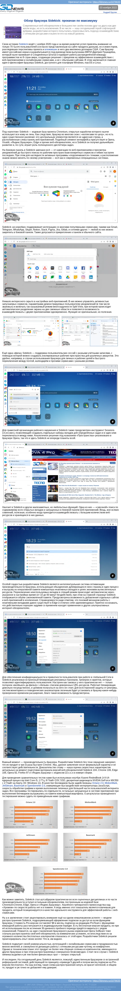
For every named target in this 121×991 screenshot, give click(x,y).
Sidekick (23, 44)
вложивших (51, 49)
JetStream (7, 785)
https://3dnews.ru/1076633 (106, 2)
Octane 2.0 (98, 783)
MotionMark (111, 783)
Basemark (19, 785)
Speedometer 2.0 (36, 785)
